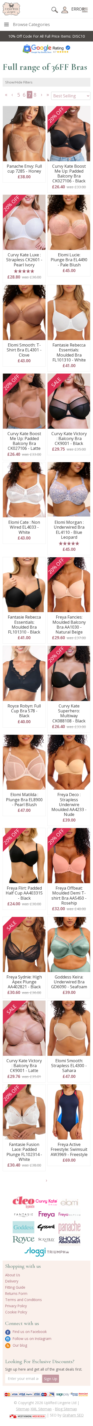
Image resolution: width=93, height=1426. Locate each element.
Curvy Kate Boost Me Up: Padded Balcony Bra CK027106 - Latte (24, 441)
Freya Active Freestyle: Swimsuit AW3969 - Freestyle (69, 1149)
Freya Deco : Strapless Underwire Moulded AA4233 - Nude (69, 804)
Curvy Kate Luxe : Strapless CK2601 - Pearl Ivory (24, 259)
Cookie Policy (16, 1312)
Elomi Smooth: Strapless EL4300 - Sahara (69, 1065)
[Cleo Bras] (24, 1202)
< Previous (13, 96)
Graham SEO (73, 1415)
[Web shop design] (28, 1414)
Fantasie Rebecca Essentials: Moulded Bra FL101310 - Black (24, 625)
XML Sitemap (41, 1408)
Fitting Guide (15, 1287)
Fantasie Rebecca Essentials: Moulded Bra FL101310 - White (69, 352)
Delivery (11, 1281)
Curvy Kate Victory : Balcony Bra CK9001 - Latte (24, 1065)
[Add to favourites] (39, 112)
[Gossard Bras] (47, 1227)
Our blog (19, 1345)
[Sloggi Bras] (35, 1252)
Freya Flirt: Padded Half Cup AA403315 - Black (24, 893)
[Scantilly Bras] (47, 1240)
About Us (12, 1274)
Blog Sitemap (66, 1408)
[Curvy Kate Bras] (47, 1202)
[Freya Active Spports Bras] (70, 1215)
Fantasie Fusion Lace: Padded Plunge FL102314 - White (24, 1152)
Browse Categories (31, 24)
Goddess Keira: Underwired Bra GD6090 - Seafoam (69, 982)
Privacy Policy (16, 1305)
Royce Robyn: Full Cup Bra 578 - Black (24, 711)
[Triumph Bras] (58, 1251)
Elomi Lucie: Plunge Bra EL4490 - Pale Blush (69, 259)
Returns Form (16, 1293)
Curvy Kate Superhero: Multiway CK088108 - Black (69, 713)
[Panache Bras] (70, 1227)
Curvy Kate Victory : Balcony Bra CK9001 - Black (69, 438)
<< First (7, 96)
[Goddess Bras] (24, 1227)
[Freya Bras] (47, 1214)
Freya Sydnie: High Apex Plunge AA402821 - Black (24, 982)
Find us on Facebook (29, 1331)
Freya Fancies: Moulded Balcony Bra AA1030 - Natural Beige (69, 625)
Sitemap (22, 1408)
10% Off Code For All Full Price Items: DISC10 (46, 36)
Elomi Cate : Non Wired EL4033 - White (24, 527)
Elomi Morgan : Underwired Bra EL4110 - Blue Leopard (69, 530)
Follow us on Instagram (31, 1338)
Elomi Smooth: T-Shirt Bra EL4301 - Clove (24, 350)
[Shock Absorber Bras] (70, 1240)
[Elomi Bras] (70, 1202)
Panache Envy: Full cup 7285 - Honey (24, 169)
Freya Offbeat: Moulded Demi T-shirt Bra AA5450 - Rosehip (69, 896)
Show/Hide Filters (19, 82)
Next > (42, 96)
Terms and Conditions (23, 1299)
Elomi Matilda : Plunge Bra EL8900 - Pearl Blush (24, 799)
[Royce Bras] (24, 1240)
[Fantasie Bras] (24, 1214)
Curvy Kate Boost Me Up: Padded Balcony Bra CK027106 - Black (69, 174)
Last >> (48, 96)
